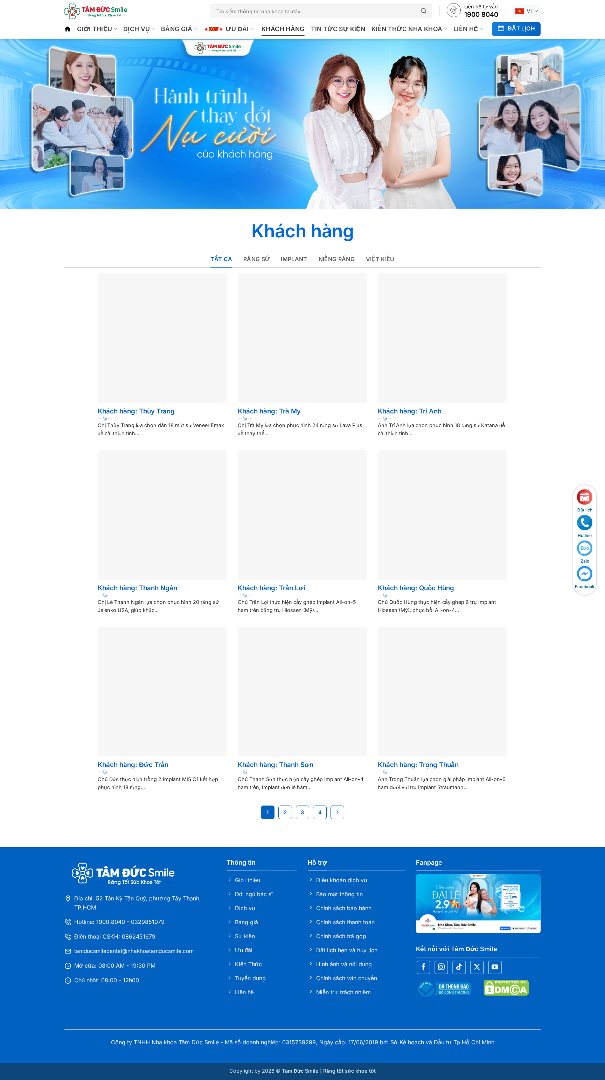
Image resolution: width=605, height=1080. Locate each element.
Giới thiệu (94, 29)
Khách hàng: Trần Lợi (271, 588)
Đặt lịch (584, 509)
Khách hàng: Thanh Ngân (137, 588)
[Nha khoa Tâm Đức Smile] (95, 11)
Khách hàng (283, 29)
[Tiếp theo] (337, 812)
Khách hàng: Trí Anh (409, 411)
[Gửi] (425, 11)
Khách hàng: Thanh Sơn (275, 765)
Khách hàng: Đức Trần (133, 765)
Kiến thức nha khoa (406, 29)
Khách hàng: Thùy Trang (136, 411)
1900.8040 (110, 921)
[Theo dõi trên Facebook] (423, 967)
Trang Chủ (67, 29)
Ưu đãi (237, 29)
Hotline (585, 535)
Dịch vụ (136, 29)
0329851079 (148, 921)
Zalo (584, 560)
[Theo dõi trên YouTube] (495, 967)
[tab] (221, 259)
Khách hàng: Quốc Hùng (416, 588)
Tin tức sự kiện (338, 29)
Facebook (584, 586)
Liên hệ (465, 29)
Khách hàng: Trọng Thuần (418, 765)
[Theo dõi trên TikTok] (459, 967)
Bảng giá (176, 29)
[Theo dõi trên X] (477, 967)
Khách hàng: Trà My (269, 411)
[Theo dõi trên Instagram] (441, 967)
